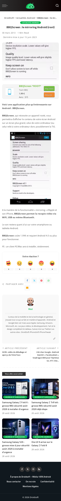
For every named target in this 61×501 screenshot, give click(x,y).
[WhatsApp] (48, 280)
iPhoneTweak (45, 332)
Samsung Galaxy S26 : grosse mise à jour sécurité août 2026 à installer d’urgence (15, 447)
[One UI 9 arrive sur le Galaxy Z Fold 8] (45, 428)
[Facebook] (27, 280)
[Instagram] (33, 469)
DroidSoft (9, 18)
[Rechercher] (57, 5)
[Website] (54, 338)
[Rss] (39, 469)
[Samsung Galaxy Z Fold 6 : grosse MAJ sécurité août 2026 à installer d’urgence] (16, 389)
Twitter (48, 329)
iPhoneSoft (34, 332)
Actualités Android (25, 18)
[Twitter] (34, 280)
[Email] (27, 287)
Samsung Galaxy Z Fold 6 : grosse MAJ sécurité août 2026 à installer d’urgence (15, 406)
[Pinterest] (41, 280)
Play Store (49, 88)
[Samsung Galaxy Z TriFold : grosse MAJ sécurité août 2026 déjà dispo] (45, 389)
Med (30, 309)
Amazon (48, 94)
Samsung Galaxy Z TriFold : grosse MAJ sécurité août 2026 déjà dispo (45, 406)
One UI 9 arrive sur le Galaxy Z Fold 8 (41, 443)
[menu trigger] (5, 5)
